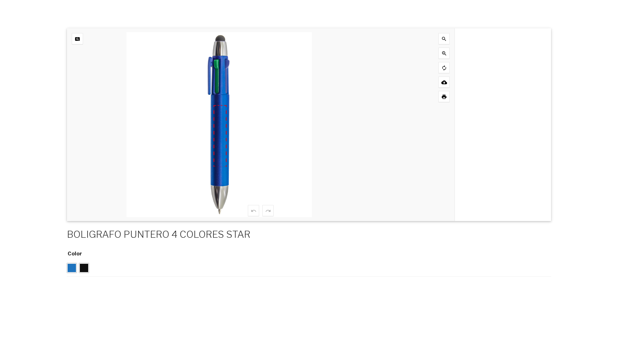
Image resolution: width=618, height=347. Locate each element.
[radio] (72, 268)
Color (75, 254)
